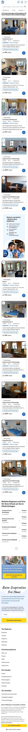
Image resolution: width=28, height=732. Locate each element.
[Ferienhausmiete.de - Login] (22, 2)
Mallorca (4, 638)
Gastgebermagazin (7, 697)
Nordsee (4, 632)
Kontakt (4, 686)
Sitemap (4, 645)
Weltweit (4, 642)
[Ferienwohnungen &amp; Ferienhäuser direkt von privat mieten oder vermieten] (2, 2)
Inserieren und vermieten (9, 694)
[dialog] (14, 717)
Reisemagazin (6, 680)
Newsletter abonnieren (14, 620)
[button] (26, 2)
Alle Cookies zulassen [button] (14, 725)
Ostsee (4, 635)
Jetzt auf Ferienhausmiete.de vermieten (14, 576)
